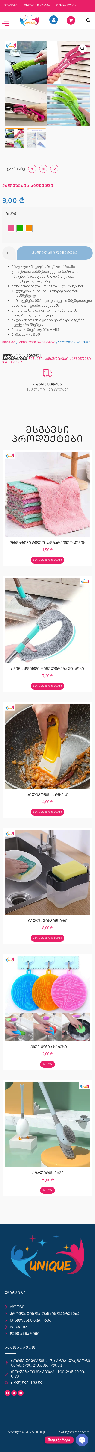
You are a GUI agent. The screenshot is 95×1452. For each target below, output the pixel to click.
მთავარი (10, 5)
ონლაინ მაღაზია (37, 5)
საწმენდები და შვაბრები (37, 342)
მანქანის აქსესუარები (48, 359)
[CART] (71, 20)
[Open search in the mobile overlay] (88, 20)
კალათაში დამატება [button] (47, 560)
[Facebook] (7, 1393)
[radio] (11, 228)
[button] (82, 48)
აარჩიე (47, 1064)
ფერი (11, 214)
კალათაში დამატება (55, 253)
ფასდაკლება (66, 5)
